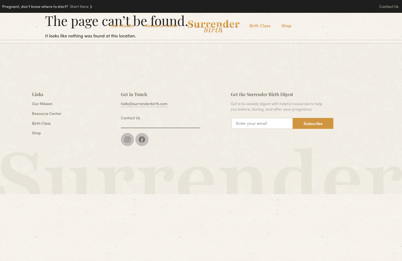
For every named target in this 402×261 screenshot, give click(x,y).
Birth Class (259, 25)
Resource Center (161, 25)
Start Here (79, 6)
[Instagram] (127, 139)
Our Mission (122, 25)
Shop (286, 25)
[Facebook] (141, 139)
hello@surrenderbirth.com (144, 103)
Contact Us (389, 6)
